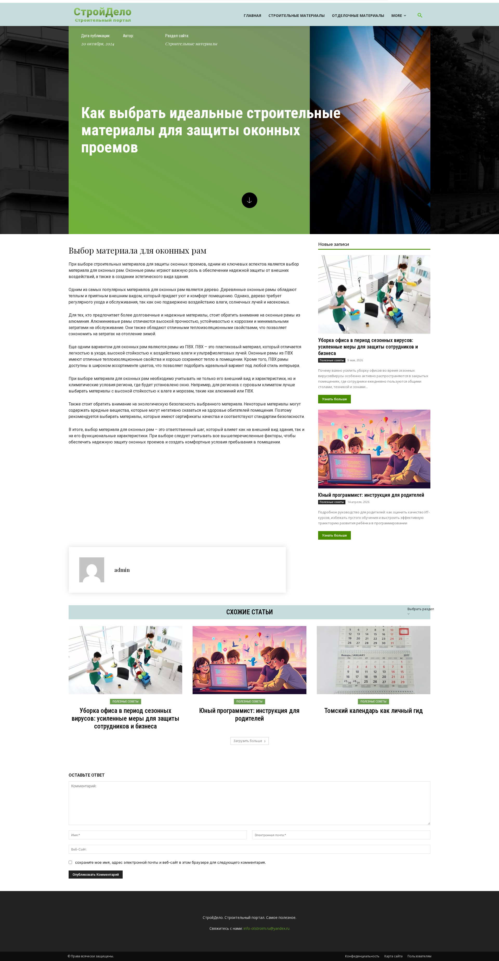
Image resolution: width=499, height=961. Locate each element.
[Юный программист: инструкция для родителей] (374, 449)
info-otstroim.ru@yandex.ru (267, 928)
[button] (420, 15)
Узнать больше (334, 399)
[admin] (94, 569)
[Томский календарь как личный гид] (373, 660)
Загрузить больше (247, 741)
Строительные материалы (191, 43)
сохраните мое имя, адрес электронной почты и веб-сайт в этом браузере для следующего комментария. (170, 862)
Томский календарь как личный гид (373, 710)
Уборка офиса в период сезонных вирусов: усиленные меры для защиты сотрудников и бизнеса (368, 346)
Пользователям (419, 956)
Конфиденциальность (362, 956)
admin (122, 569)
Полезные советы (332, 360)
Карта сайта (393, 956)
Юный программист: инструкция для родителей (371, 495)
